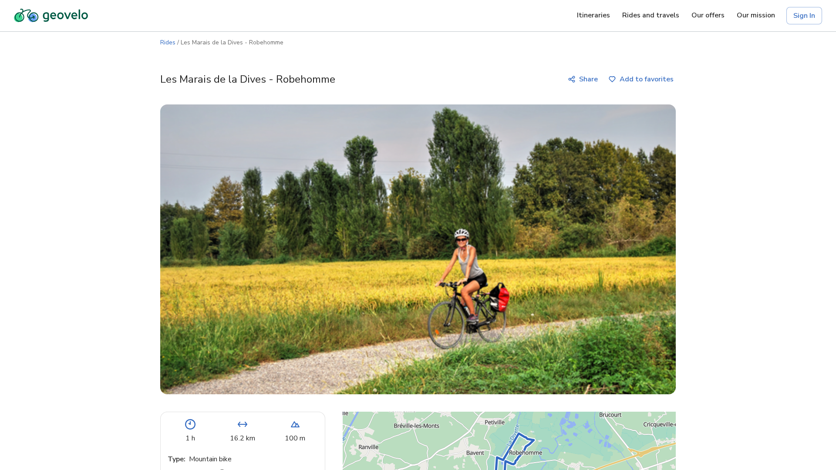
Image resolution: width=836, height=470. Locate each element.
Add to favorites (647, 79)
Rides (167, 42)
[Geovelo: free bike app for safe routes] (51, 16)
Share (588, 79)
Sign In (804, 15)
